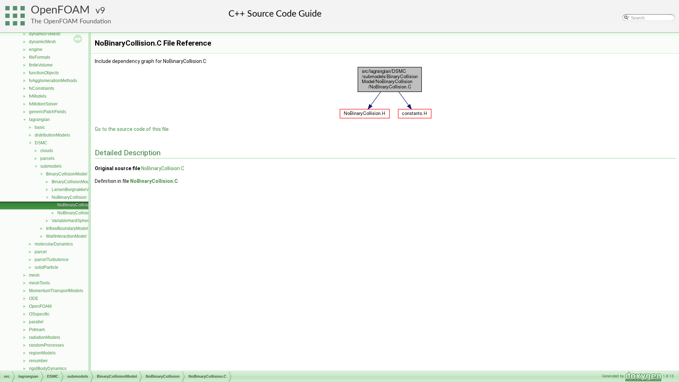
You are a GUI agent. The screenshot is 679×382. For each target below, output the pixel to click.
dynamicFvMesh (44, 33)
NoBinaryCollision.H (77, 212)
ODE (33, 298)
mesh (34, 275)
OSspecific (39, 314)
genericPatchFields (47, 111)
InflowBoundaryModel (67, 228)
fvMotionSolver (43, 104)
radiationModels (44, 337)
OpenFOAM (60, 10)
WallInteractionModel (66, 236)
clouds (46, 150)
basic (40, 127)
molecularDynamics (54, 244)
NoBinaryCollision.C (77, 205)
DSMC (41, 142)
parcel (41, 251)
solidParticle (46, 267)
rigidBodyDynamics (47, 368)
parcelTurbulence (52, 259)
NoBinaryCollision (69, 197)
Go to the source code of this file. (132, 129)
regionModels (42, 353)
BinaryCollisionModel (66, 174)
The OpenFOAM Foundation (71, 21)
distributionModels (52, 135)
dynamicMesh (42, 41)
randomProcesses (46, 345)
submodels (51, 166)
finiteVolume (41, 65)
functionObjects (44, 72)
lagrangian (39, 119)
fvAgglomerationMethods (53, 80)
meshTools (39, 282)
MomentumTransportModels (56, 290)
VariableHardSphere (71, 220)
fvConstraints (41, 88)
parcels (47, 158)
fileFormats (39, 57)
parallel (36, 321)
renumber (38, 360)
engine (35, 49)
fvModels (37, 96)
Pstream (37, 329)
